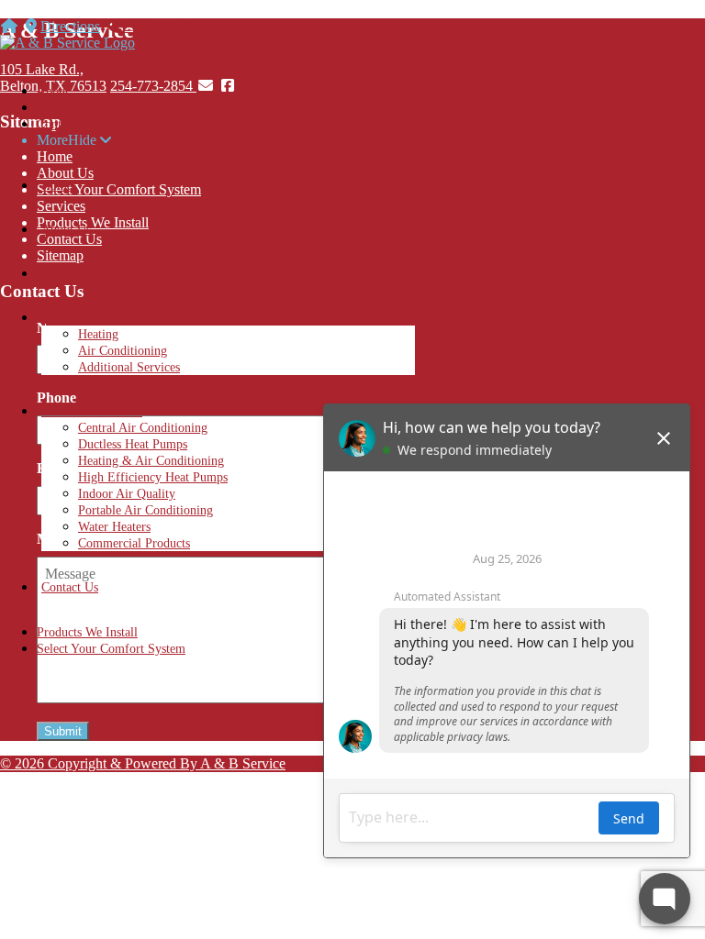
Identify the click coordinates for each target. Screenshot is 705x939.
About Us (66, 230)
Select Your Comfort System (115, 274)
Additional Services (129, 367)
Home (57, 186)
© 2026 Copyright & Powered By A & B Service (142, 763)
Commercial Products (134, 543)
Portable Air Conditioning (145, 510)
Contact (56, 124)
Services (58, 108)
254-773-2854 (163, 26)
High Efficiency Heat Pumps (153, 477)
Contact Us (69, 587)
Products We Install (91, 411)
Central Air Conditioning (142, 428)
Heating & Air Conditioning (151, 461)
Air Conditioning (122, 351)
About (53, 91)
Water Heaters (114, 527)
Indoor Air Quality (126, 494)
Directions (70, 26)
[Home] (9, 26)
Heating (98, 334)
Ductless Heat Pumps (132, 444)
